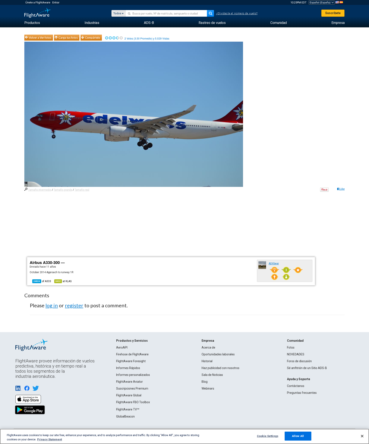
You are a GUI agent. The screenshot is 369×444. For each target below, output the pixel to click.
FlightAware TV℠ (127, 409)
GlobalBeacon (125, 416)
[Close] (362, 436)
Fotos (290, 347)
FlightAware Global (128, 395)
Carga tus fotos (68, 37)
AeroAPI (121, 347)
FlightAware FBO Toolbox (133, 402)
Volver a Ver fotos (40, 37)
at (64, 281)
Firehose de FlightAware (132, 354)
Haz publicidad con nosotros (220, 368)
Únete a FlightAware (37, 2)
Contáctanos (295, 386)
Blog (205, 381)
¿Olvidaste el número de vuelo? (237, 13)
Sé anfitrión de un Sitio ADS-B (307, 368)
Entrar (55, 2)
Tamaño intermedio (39, 189)
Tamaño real (82, 189)
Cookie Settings (267, 436)
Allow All (298, 436)
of (42, 281)
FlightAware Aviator (129, 381)
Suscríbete (333, 13)
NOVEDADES (295, 354)
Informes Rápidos (128, 368)
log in (51, 305)
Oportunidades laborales (218, 354)
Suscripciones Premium (132, 388)
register (74, 305)
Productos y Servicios (132, 340)
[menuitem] (32, 22)
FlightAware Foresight (131, 361)
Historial (207, 361)
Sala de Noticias (212, 375)
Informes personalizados (133, 375)
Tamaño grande (63, 189)
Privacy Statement (49, 439)
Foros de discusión (299, 361)
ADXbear (274, 263)
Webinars (208, 388)
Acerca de (208, 347)
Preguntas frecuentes (302, 392)
